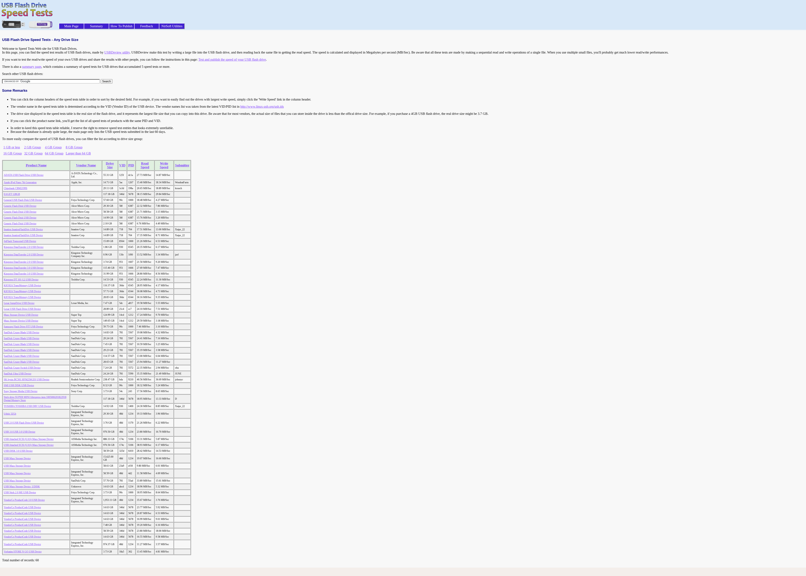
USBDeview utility (117, 52)
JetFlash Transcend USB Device (20, 241)
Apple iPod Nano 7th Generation (20, 182)
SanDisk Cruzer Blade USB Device (21, 332)
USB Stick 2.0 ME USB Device (20, 492)
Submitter (182, 165)
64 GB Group (54, 153)
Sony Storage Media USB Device (20, 391)
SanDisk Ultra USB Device (17, 373)
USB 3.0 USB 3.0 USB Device (19, 431)
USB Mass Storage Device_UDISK (22, 486)
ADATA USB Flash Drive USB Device (23, 175)
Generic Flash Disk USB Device (20, 205)
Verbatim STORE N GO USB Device (23, 551)
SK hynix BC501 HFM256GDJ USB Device (26, 379)
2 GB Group (32, 147)
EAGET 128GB (12, 194)
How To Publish (121, 26)
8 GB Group (74, 147)
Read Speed (145, 165)
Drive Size (110, 165)
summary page (31, 66)
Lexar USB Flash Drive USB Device (22, 309)
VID (122, 165)
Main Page (71, 26)
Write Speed (164, 165)
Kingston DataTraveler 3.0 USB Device (23, 267)
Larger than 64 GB (78, 153)
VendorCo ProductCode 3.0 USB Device (24, 500)
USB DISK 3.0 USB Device (18, 450)
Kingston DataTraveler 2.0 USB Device (23, 247)
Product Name (36, 165)
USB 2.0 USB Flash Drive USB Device (24, 422)
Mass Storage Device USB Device (21, 314)
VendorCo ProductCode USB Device (22, 507)
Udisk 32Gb (10, 413)
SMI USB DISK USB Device (19, 385)
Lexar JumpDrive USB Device (19, 303)
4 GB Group (53, 147)
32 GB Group (33, 153)
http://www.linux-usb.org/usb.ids (262, 106)
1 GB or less (11, 147)
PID (131, 165)
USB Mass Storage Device (17, 458)
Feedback (146, 26)
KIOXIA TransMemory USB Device (22, 285)
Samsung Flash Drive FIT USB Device (23, 326)
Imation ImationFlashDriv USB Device (23, 229)
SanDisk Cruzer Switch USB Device (22, 367)
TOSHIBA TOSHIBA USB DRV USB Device (27, 406)
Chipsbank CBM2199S (15, 188)
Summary (96, 26)
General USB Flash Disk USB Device (23, 200)
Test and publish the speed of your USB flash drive (232, 59)
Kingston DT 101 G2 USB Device (21, 279)
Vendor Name (86, 165)
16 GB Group (12, 153)
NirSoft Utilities (171, 26)
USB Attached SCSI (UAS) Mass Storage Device (29, 439)
